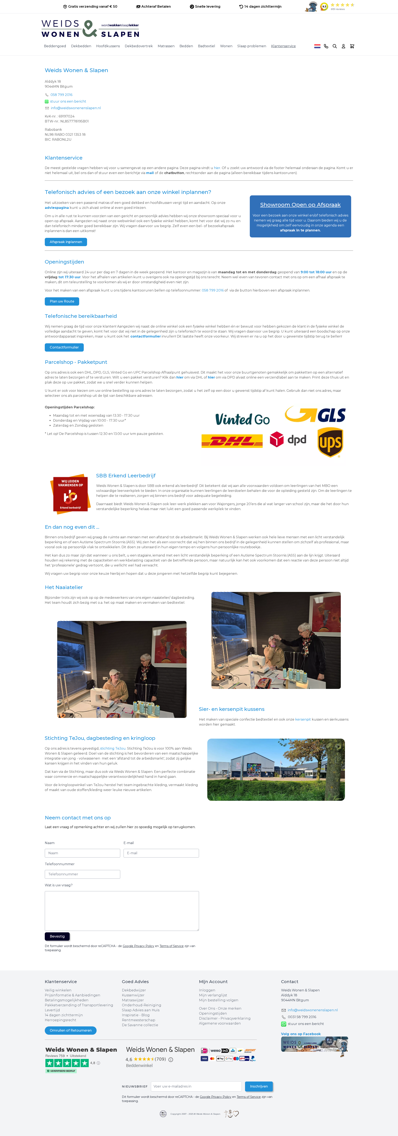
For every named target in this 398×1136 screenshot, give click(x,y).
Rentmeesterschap (138, 1020)
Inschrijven (259, 1086)
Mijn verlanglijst (213, 995)
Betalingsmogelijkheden (67, 1000)
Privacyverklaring (236, 1018)
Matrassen (166, 46)
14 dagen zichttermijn (64, 1015)
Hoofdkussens (108, 46)
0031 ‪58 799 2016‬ (302, 1017)
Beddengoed (55, 46)
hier (217, 168)
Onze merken (229, 1008)
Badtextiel (206, 46)
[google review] (160, 1057)
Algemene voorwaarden (220, 1023)
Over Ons (207, 1008)
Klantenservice (283, 46)
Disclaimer (208, 1018)
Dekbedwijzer (134, 990)
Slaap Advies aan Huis (140, 1010)
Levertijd (52, 1010)
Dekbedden (81, 46)
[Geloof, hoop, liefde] (231, 1114)
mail (150, 173)
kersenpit (302, 719)
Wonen (226, 46)
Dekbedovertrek (139, 46)
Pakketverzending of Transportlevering (79, 1005)
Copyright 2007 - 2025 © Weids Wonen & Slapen (195, 1114)
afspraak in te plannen (300, 230)
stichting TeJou (113, 748)
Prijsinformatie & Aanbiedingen (72, 995)
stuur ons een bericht (68, 101)
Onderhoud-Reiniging (141, 1005)
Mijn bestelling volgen (218, 1000)
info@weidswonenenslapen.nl (76, 108)
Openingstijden (213, 1013)
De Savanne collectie (140, 1025)
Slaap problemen (251, 46)
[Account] (343, 46)
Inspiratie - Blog (136, 1015)
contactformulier (145, 336)
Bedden (186, 46)
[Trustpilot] (83, 1059)
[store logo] (199, 28)
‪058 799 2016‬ (61, 95)
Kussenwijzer (133, 995)
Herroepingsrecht (60, 1020)
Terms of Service (172, 946)
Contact (289, 981)
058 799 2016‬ (213, 290)
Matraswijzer (133, 1000)
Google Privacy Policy (138, 946)
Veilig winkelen (58, 990)
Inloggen (207, 990)
